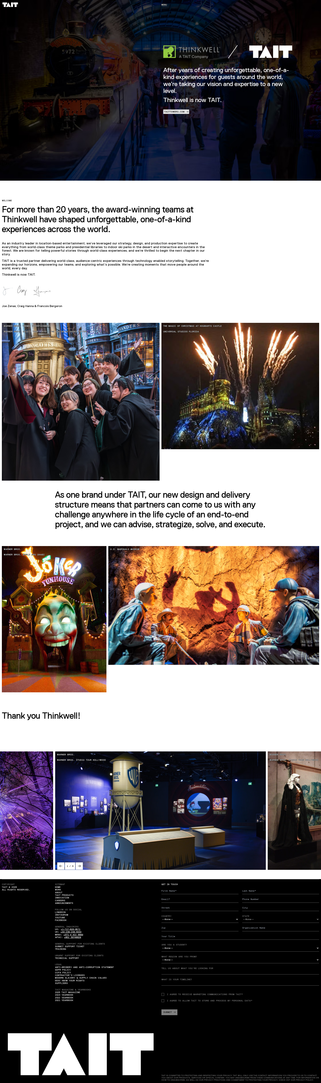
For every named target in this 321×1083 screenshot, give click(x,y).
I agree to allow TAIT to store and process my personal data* (209, 1000)
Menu (164, 4)
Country (166, 916)
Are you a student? (174, 944)
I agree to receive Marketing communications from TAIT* (205, 994)
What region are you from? (179, 956)
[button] (60, 866)
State (245, 916)
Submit (167, 1012)
